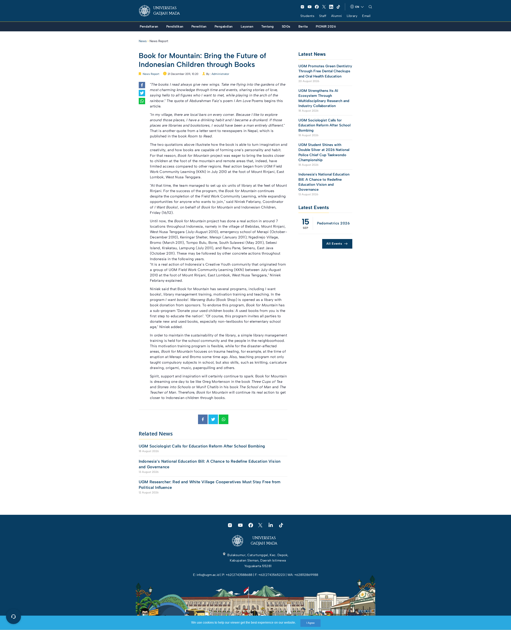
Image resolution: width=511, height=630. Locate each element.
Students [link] (307, 16)
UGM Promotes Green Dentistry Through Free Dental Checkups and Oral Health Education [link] (325, 71)
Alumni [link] (336, 16)
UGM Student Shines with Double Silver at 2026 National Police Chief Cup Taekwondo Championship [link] (323, 152)
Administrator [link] (220, 74)
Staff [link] (322, 16)
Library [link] (352, 16)
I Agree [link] (310, 622)
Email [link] (366, 16)
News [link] (143, 41)
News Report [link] (159, 41)
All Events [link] (334, 243)
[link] (162, 11)
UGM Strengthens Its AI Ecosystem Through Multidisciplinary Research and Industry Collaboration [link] (323, 98)
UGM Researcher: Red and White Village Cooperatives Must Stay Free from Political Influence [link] (210, 484)
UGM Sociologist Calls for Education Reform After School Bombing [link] (202, 446)
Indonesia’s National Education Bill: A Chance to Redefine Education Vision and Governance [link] (209, 464)
